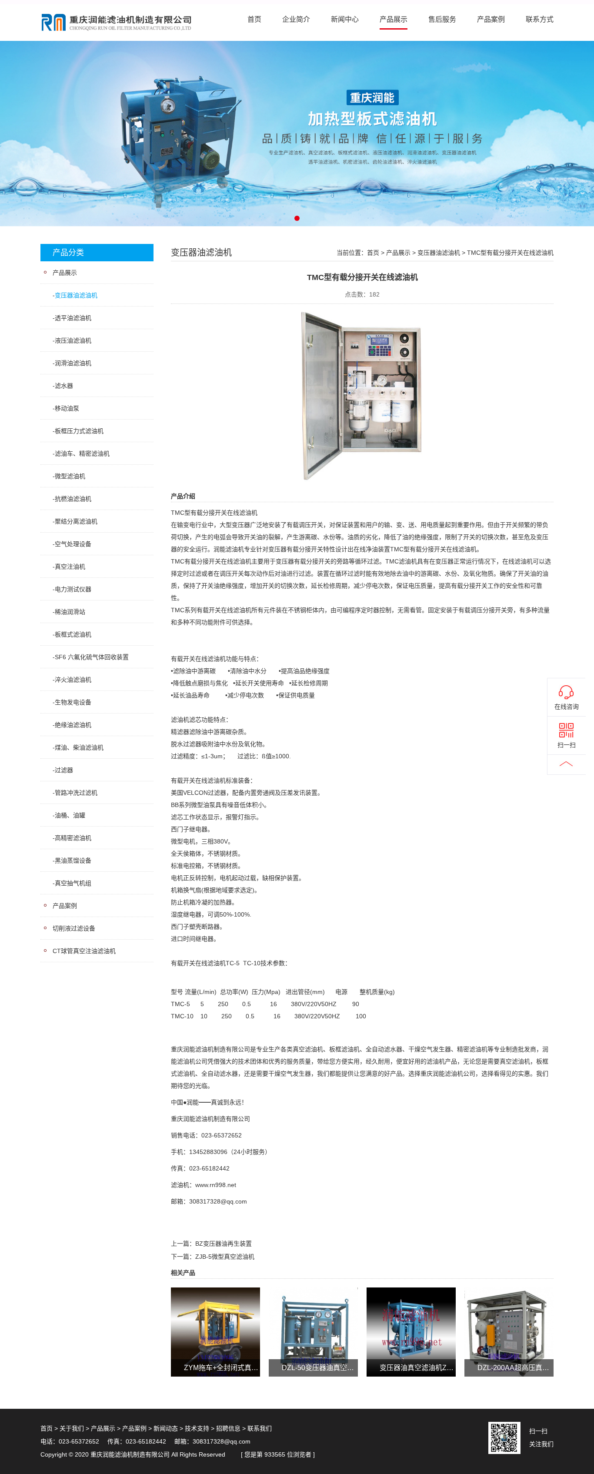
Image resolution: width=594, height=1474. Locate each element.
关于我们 (72, 1428)
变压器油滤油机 (76, 295)
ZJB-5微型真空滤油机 (224, 1256)
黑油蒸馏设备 (73, 860)
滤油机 (248, 512)
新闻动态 (166, 1428)
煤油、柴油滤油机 (79, 747)
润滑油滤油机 (73, 363)
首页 (254, 19)
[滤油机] (297, 133)
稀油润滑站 (70, 611)
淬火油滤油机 (73, 679)
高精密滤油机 (73, 837)
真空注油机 (70, 566)
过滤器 (64, 770)
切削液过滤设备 (74, 928)
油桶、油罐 (70, 815)
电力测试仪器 (73, 589)
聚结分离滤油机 (76, 521)
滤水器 (64, 385)
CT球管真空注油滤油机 (84, 950)
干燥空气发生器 (429, 1049)
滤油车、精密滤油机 (82, 453)
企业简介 (296, 19)
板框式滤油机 (73, 634)
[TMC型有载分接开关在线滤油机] (362, 394)
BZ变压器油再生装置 (223, 1243)
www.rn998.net (215, 1184)
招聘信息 (228, 1428)
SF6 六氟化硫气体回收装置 (92, 657)
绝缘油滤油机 (73, 724)
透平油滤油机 (73, 317)
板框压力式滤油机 (79, 430)
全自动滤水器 (384, 1049)
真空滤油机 (308, 1049)
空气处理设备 (73, 543)
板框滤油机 (344, 1049)
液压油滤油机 (73, 340)
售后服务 (442, 19)
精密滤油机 (472, 1049)
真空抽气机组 (73, 883)
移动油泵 (67, 408)
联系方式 (540, 19)
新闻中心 (345, 19)
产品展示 (393, 19)
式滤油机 (183, 1073)
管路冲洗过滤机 (76, 792)
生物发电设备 (73, 702)
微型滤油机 (70, 476)
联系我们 (259, 1428)
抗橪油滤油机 (73, 498)
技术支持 (197, 1428)
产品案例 (491, 19)
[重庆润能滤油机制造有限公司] (116, 22)
